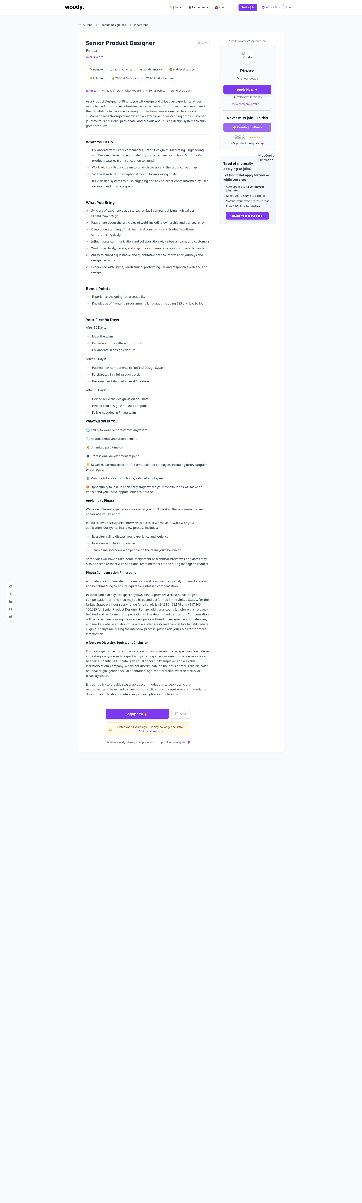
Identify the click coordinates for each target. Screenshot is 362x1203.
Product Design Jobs (113, 25)
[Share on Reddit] (10, 616)
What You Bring (134, 90)
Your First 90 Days (180, 90)
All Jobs (87, 25)
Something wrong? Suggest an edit (247, 41)
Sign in (289, 7)
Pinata (91, 50)
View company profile (245, 104)
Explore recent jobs (151, 731)
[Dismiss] (272, 160)
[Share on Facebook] (10, 609)
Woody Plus (273, 7)
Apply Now (245, 89)
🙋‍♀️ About (220, 7)
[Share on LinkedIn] (10, 601)
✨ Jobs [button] (173, 7)
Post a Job (248, 7)
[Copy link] (10, 586)
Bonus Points (157, 90)
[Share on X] (10, 594)
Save (183, 714)
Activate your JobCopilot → (247, 215)
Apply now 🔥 (137, 714)
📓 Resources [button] (196, 7)
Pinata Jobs (141, 25)
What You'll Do (111, 90)
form (182, 694)
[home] (74, 7)
